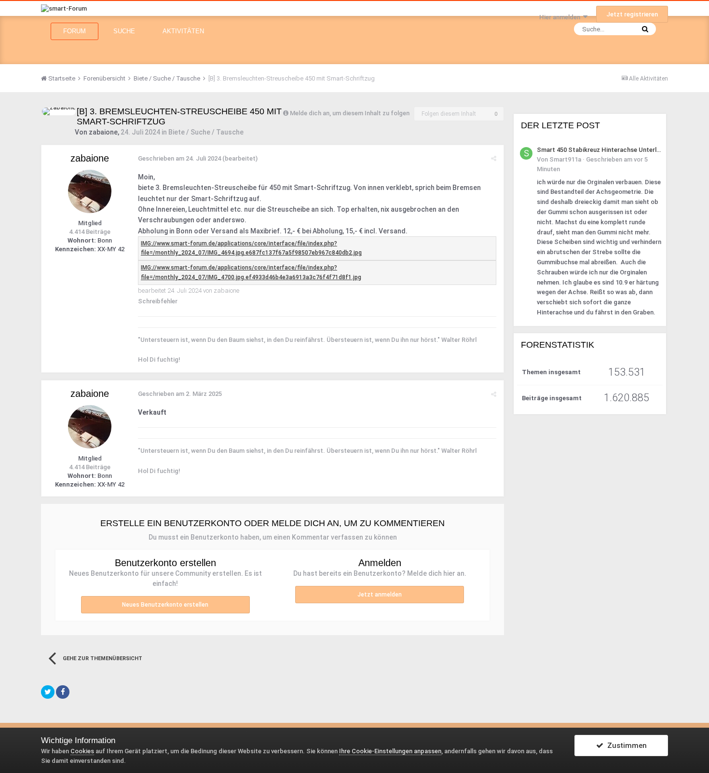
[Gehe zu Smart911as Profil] (526, 153)
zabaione (103, 132)
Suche (124, 31)
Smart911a (565, 159)
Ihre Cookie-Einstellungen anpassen (390, 751)
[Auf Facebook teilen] (62, 692)
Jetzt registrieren (632, 14)
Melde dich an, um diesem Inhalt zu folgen (349, 113)
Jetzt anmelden (379, 594)
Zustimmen (625, 745)
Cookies (82, 751)
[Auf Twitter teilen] (48, 692)
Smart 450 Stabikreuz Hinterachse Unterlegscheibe (600, 149)
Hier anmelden (561, 17)
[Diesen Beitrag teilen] (493, 158)
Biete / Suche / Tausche (206, 132)
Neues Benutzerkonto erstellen (165, 604)
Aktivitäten (183, 31)
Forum (74, 31)
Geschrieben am (179, 158)
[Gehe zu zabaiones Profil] (59, 111)
